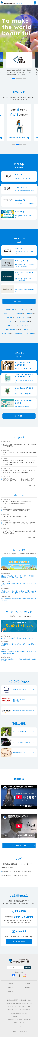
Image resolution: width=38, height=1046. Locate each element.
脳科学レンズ (10, 309)
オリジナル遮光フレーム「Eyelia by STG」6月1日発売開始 (19, 453)
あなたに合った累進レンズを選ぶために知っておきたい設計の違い (18, 660)
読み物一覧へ (19, 416)
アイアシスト (11, 321)
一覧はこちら (32, 485)
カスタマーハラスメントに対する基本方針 (19, 1006)
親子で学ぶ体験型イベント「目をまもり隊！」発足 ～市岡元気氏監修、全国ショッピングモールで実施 (19, 480)
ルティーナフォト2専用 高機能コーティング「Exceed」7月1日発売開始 (19, 445)
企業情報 (10, 983)
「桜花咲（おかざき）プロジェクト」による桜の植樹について (19, 524)
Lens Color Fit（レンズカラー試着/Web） (15, 875)
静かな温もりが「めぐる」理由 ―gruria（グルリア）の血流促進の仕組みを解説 (18, 652)
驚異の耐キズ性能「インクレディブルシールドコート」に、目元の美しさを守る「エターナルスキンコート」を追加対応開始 (19, 462)
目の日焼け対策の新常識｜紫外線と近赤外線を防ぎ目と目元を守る (18, 599)
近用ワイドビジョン (23, 317)
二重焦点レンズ (11, 325)
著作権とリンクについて (19, 1016)
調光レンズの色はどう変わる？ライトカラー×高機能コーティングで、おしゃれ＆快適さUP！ (18, 577)
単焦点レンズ (24, 321)
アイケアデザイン (24, 309)
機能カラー (27, 329)
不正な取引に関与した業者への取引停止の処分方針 (19, 1003)
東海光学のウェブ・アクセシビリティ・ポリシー (19, 1019)
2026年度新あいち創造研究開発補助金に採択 (16, 510)
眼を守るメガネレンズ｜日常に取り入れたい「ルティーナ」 (19, 638)
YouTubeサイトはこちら (19, 845)
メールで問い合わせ (19, 942)
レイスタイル (7, 313)
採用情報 (27, 983)
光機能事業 (27, 987)
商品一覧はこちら (19, 301)
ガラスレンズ (6, 333)
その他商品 (30, 333)
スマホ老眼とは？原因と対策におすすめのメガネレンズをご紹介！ (18, 584)
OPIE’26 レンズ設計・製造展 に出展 (15, 516)
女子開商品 (18, 333)
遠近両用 (29, 313)
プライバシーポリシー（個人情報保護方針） (19, 1010)
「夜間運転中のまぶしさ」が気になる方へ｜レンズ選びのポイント (18, 645)
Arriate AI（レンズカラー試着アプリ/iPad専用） (16, 871)
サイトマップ (19, 1026)
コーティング (25, 325)
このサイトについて (19, 1023)
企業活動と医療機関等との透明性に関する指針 (19, 1000)
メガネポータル (27, 864)
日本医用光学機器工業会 (9, 864)
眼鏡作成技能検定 (7, 868)
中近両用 (9, 317)
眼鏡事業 (10, 987)
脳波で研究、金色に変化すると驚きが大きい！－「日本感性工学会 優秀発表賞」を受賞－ (19, 502)
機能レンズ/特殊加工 (12, 329)
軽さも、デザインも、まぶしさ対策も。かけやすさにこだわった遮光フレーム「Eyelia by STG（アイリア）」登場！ (18, 592)
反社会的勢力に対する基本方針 (19, 1013)
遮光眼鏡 (19, 313)
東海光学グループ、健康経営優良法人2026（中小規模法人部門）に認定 (19, 532)
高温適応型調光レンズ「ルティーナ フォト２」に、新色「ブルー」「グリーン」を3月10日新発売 (19, 471)
